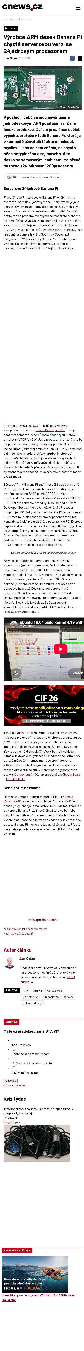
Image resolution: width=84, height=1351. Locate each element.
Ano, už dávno (21, 1045)
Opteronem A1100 (26, 774)
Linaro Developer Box (50, 430)
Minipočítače (51, 996)
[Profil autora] (10, 962)
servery (68, 996)
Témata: (11, 990)
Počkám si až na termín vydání (32, 1063)
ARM (26, 990)
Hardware (25, 19)
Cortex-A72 (30, 996)
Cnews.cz (9, 19)
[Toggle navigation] (78, 7)
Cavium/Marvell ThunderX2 (59, 229)
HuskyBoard (72, 774)
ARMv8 (37, 990)
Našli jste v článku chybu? (18, 933)
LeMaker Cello (15, 779)
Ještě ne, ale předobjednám (31, 1054)
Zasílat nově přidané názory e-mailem (25, 928)
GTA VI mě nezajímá (25, 1072)
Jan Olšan (10, 58)
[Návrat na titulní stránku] (22, 7)
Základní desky (32, 1003)
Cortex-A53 (54, 990)
